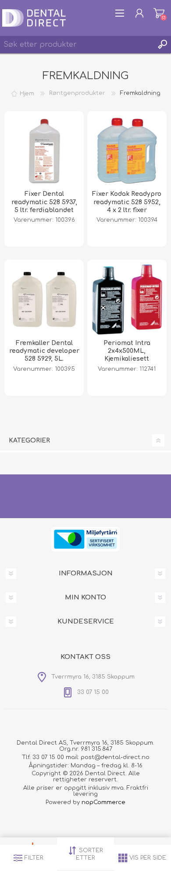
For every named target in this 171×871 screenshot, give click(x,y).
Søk (162, 44)
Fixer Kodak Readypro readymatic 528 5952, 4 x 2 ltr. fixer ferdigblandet (126, 206)
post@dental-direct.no (115, 757)
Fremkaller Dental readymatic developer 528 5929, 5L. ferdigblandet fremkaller (44, 359)
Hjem (27, 93)
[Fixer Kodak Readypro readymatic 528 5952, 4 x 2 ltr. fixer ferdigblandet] (127, 150)
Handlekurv (159, 13)
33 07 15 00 (48, 757)
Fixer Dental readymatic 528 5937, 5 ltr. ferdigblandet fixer (44, 206)
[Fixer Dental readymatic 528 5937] (44, 150)
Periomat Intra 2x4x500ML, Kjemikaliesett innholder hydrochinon (126, 359)
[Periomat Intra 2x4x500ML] (127, 299)
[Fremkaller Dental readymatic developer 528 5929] (44, 299)
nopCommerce (103, 802)
